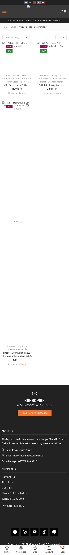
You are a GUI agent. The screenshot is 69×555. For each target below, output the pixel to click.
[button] (4, 11)
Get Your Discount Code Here (47, 20)
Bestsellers (10, 75)
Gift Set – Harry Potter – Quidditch (52, 87)
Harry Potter (22, 346)
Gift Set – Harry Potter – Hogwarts (17, 87)
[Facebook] (26, 2)
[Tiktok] (39, 2)
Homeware (11, 349)
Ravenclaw (23, 349)
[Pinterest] (43, 2)
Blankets (10, 346)
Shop (13, 27)
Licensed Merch (21, 82)
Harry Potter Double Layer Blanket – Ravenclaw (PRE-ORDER (17, 356)
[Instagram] (30, 2)
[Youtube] (34, 2)
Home (6, 27)
